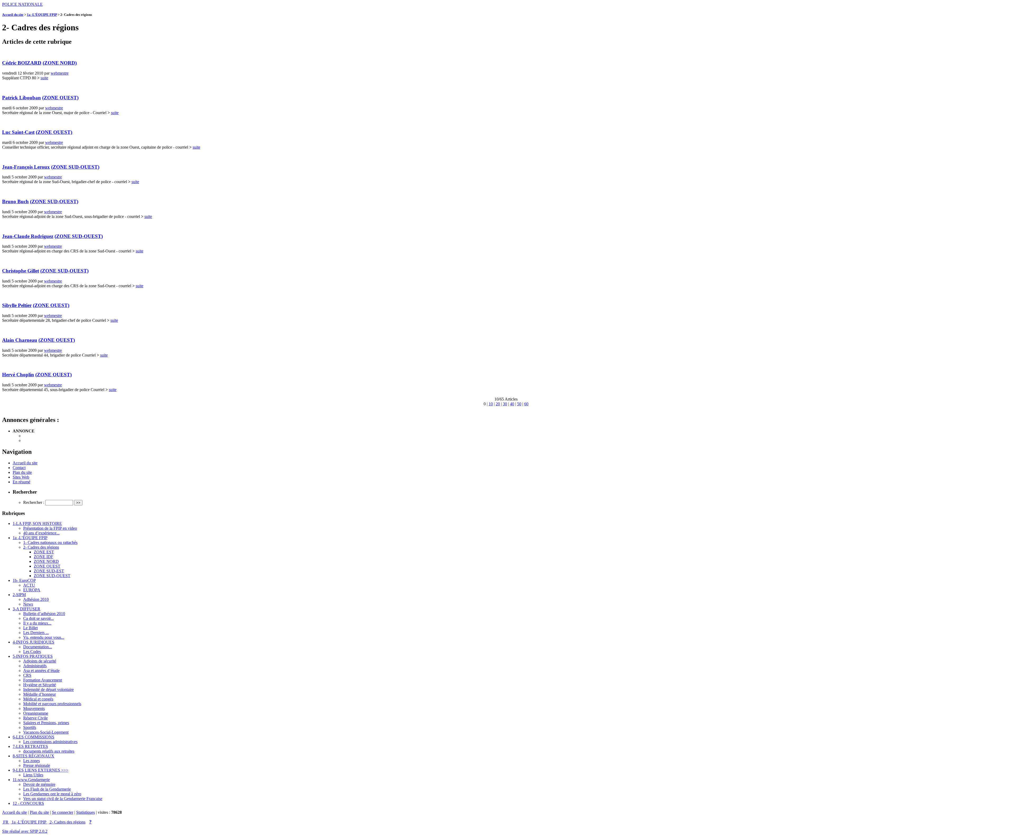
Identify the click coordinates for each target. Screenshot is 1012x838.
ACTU (29, 585)
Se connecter (62, 812)
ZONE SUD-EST (49, 571)
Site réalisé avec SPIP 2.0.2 (24, 831)
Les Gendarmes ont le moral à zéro (52, 794)
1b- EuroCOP (24, 580)
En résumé (21, 482)
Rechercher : (33, 502)
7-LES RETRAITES (30, 746)
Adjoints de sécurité (39, 661)
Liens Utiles (33, 775)
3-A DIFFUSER (26, 609)
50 (519, 404)
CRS (27, 675)
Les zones (31, 760)
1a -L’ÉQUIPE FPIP (42, 15)
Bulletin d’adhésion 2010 (44, 613)
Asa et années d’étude (41, 670)
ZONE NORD (46, 561)
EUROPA (31, 590)
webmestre (60, 73)
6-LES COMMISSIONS (33, 737)
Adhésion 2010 (36, 599)
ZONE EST (44, 552)
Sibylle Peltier (17, 305)
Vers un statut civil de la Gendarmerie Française (62, 798)
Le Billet (30, 628)
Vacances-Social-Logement (46, 732)
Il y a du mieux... (37, 623)
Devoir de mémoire (39, 784)
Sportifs (29, 727)
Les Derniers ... (36, 632)
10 (491, 404)
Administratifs (35, 666)
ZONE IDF (43, 556)
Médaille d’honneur (39, 694)
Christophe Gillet (20, 271)
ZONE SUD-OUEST (52, 575)
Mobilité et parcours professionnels (52, 703)
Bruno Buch (15, 201)
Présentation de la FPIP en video (50, 528)
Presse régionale (36, 765)
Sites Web (21, 477)
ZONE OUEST (47, 566)
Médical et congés (38, 699)
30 (505, 404)
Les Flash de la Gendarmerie (47, 789)
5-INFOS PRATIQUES (33, 656)
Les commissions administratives (50, 741)
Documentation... (37, 647)
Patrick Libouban (21, 97)
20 (498, 404)
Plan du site (22, 472)
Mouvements (34, 708)
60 (526, 404)
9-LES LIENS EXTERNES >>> (40, 770)
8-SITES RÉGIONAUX (33, 756)
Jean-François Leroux (26, 167)
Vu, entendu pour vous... (43, 637)
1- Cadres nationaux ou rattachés (50, 542)
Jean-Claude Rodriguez (27, 236)
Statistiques (85, 812)
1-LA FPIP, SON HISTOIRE (37, 523)
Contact (19, 467)
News (28, 604)
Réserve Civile (35, 718)
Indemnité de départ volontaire (48, 689)
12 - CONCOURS (28, 803)
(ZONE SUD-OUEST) (75, 167)
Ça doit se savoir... (38, 618)
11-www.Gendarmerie (31, 779)
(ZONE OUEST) (60, 97)
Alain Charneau (19, 340)
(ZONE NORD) (60, 63)
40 (512, 404)
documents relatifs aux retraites (48, 751)
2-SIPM (19, 594)
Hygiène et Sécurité (39, 685)
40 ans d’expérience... (41, 533)
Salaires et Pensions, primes (46, 722)
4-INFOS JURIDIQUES (33, 642)
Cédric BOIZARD (21, 63)
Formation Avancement (42, 680)
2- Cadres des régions (41, 547)
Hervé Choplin (18, 374)
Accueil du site (12, 15)
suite (44, 78)
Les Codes (32, 651)
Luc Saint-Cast (18, 132)
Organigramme (35, 713)
